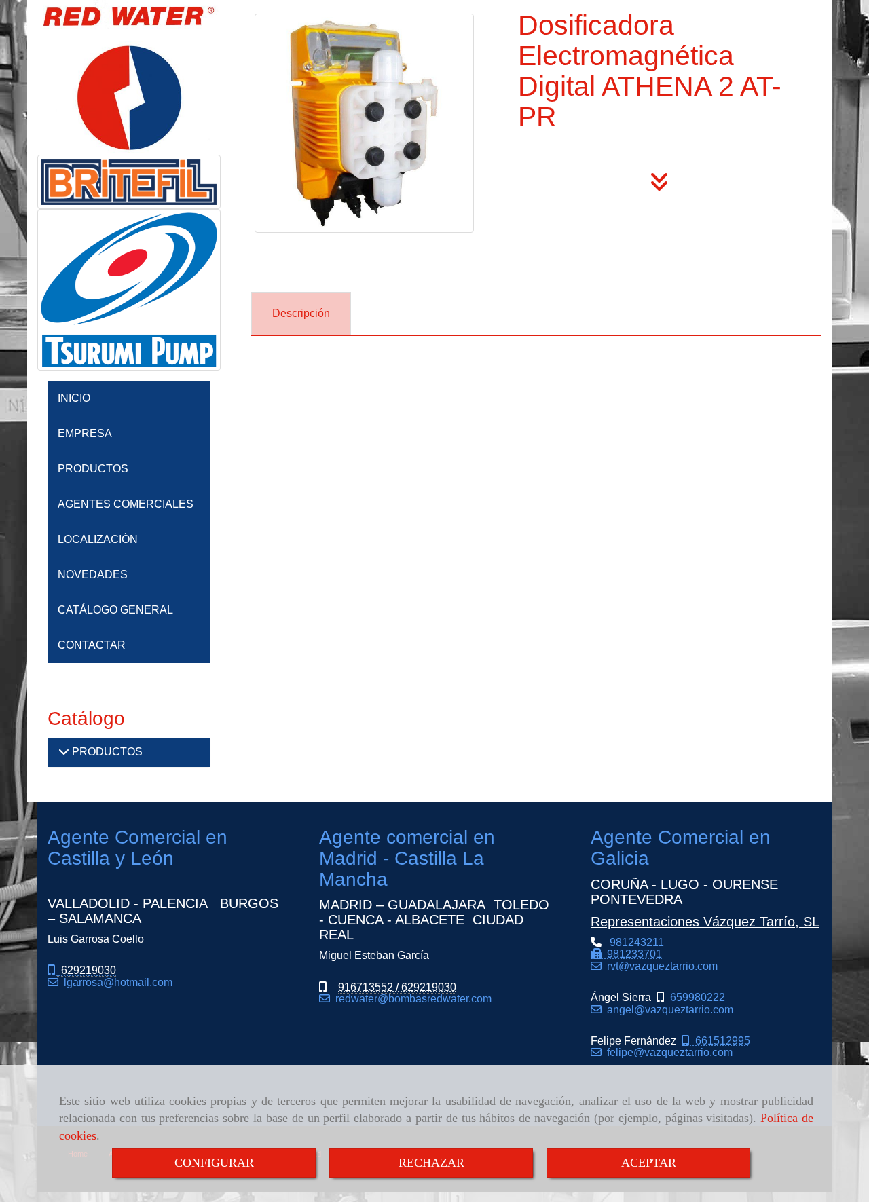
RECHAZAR (431, 1162)
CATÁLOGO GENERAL (115, 610)
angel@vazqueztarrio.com (667, 1009)
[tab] (301, 314)
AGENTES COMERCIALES (125, 504)
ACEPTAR (648, 1162)
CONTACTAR (92, 645)
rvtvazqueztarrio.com (660, 966)
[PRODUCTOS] (63, 751)
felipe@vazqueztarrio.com (667, 1052)
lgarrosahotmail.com (115, 982)
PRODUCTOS (93, 468)
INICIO (74, 398)
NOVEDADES (93, 574)
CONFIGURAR (214, 1162)
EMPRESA (85, 433)
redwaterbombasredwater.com (411, 998)
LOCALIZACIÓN (98, 539)
